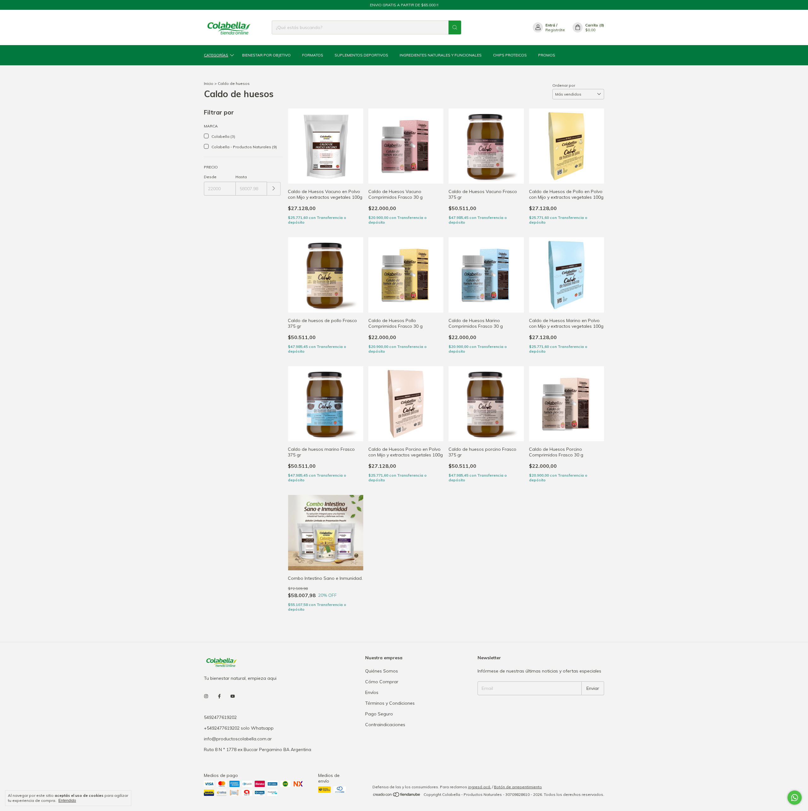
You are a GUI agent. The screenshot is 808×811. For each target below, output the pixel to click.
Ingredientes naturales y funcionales (441, 55)
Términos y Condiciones (390, 713)
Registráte (555, 29)
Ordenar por (563, 85)
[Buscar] (455, 27)
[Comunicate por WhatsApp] (794, 797)
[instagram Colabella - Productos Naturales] (206, 706)
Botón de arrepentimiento (518, 796)
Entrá (550, 25)
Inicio (208, 83)
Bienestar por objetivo (266, 55)
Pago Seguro (379, 723)
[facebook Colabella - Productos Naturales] (219, 706)
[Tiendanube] (396, 805)
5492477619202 (220, 727)
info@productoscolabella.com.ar (238, 748)
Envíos (371, 702)
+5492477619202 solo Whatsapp (239, 738)
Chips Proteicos (510, 55)
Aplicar (274, 189)
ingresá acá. (479, 796)
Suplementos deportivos (361, 55)
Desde (210, 176)
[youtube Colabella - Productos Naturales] (232, 706)
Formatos (312, 55)
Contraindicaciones (385, 734)
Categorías (216, 55)
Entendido (67, 800)
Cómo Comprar (381, 691)
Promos (546, 55)
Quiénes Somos (381, 681)
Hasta (241, 176)
